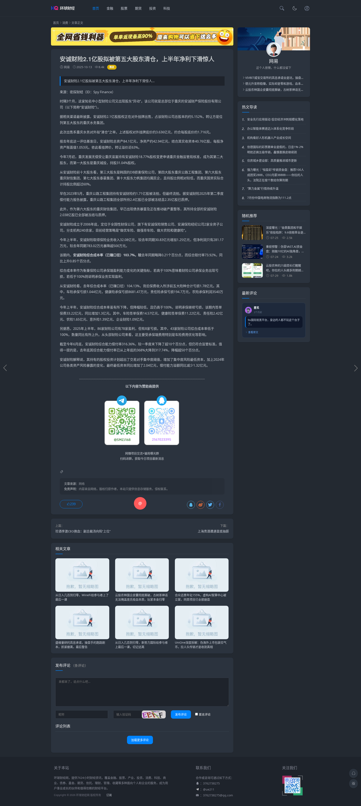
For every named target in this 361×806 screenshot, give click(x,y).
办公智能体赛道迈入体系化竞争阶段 (270, 128)
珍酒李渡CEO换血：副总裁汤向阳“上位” (83, 531)
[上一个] (5, 368)
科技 (166, 8)
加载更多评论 (140, 740)
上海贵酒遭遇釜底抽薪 (213, 531)
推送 (111, 67)
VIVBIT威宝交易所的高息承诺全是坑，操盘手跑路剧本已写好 (284, 78)
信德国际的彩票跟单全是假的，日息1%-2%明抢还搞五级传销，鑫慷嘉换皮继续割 (275, 149)
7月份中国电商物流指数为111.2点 (269, 198)
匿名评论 (205, 714)
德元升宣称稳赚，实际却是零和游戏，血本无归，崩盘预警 (283, 83)
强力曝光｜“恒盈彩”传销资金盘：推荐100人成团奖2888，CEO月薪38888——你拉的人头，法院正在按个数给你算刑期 (275, 175)
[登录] (307, 9)
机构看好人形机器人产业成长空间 (269, 138)
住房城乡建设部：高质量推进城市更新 (272, 160)
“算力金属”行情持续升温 (262, 188)
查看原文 (253, 332)
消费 (65, 23)
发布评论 (181, 714)
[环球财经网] (64, 12)
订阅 (109, 795)
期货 (138, 8)
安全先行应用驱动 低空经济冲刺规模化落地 (275, 119)
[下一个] (356, 368)
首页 (95, 8)
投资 (152, 8)
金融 (110, 8)
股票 (124, 8)
